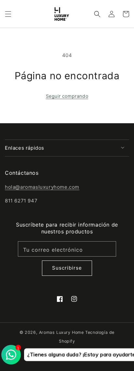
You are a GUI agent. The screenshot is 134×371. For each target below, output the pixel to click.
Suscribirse (67, 268)
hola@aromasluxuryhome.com (42, 187)
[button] (8, 14)
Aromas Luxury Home (61, 332)
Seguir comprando (67, 96)
